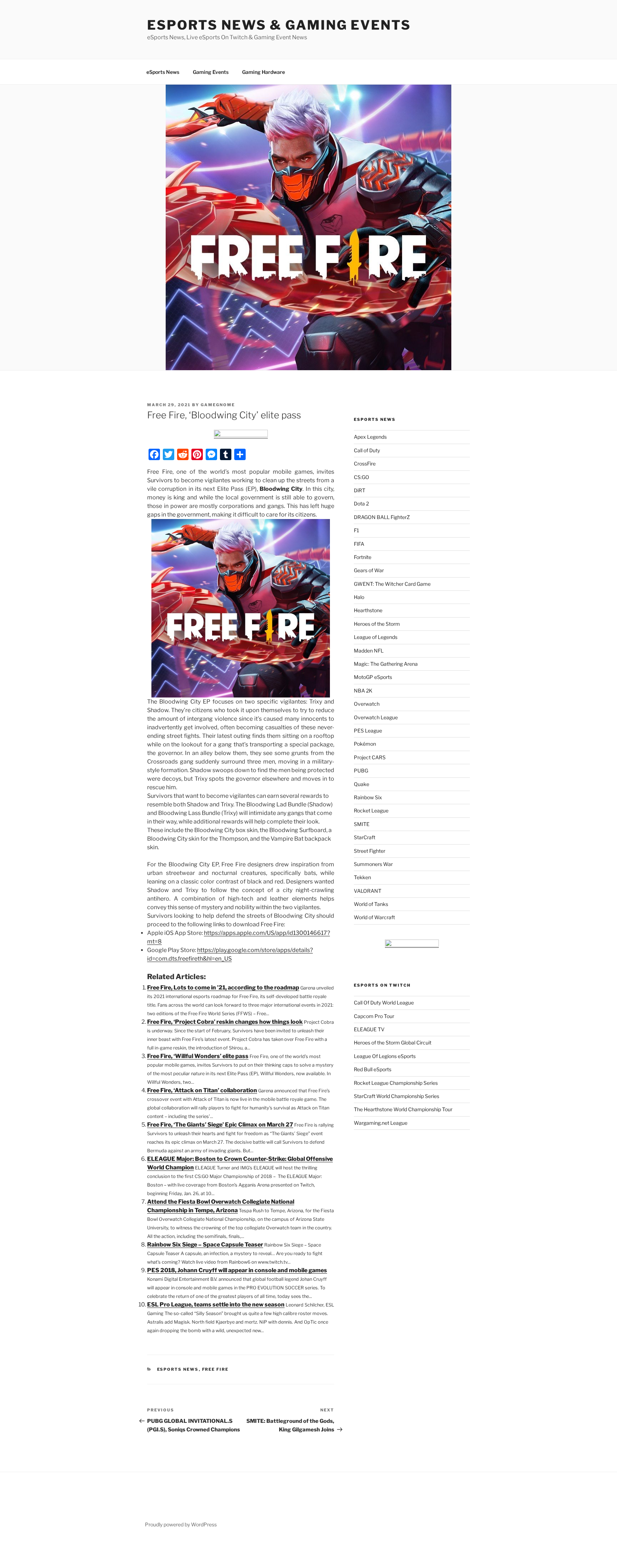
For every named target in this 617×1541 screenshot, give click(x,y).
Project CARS (370, 757)
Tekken (362, 877)
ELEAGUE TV (369, 1029)
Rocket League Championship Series (396, 1083)
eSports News (162, 72)
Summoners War (373, 864)
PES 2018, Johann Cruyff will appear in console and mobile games (237, 1270)
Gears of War (369, 570)
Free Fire (215, 1369)
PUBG (361, 770)
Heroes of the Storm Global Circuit (392, 1042)
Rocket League (371, 810)
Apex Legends (370, 437)
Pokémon (365, 744)
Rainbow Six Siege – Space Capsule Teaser (205, 1244)
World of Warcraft (374, 917)
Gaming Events (211, 72)
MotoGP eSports (373, 677)
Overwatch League (376, 717)
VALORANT (367, 891)
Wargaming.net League (380, 1123)
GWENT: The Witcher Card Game (392, 584)
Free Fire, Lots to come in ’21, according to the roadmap (223, 987)
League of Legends (375, 637)
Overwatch (367, 704)
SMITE (362, 824)
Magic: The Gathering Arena (386, 664)
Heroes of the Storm (377, 624)
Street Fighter (369, 851)
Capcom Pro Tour (374, 1016)
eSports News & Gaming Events (279, 25)
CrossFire (365, 463)
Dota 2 (361, 503)
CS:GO (361, 477)
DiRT (359, 490)
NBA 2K (363, 691)
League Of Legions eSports (385, 1056)
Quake (361, 784)
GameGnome (218, 404)
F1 (356, 530)
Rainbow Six (368, 797)
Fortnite (362, 557)
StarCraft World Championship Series (396, 1096)
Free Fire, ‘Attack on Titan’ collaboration (202, 1090)
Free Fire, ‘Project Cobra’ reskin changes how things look (225, 1021)
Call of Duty (367, 450)
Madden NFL (368, 651)
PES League (368, 730)
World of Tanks (371, 904)
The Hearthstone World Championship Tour (403, 1109)
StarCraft (364, 837)
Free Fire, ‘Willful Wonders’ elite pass (198, 1056)
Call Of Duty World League (384, 1002)
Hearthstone (368, 610)
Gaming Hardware (263, 72)
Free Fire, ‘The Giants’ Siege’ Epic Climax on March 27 (220, 1124)
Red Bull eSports (372, 1069)
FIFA (359, 544)
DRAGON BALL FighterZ (382, 517)
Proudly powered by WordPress (181, 1524)
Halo (359, 597)
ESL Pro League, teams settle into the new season (216, 1304)
